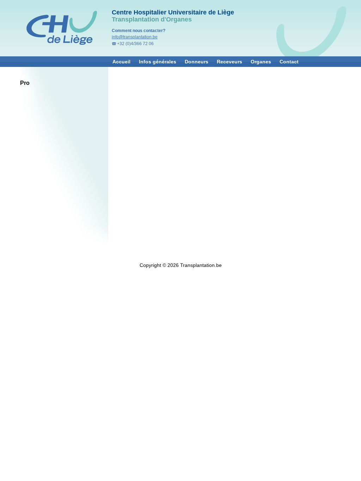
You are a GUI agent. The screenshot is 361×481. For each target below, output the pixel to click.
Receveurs (229, 61)
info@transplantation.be (135, 37)
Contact (289, 61)
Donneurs (196, 61)
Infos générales (157, 61)
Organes (261, 61)
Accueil (121, 61)
